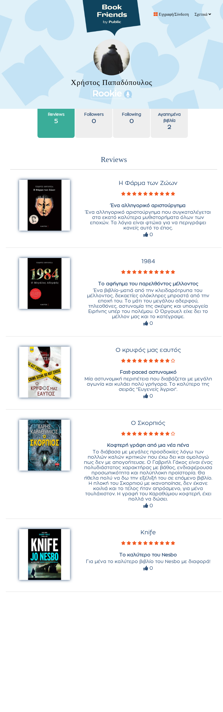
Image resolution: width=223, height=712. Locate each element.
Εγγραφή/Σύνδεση (173, 14)
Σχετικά (201, 14)
